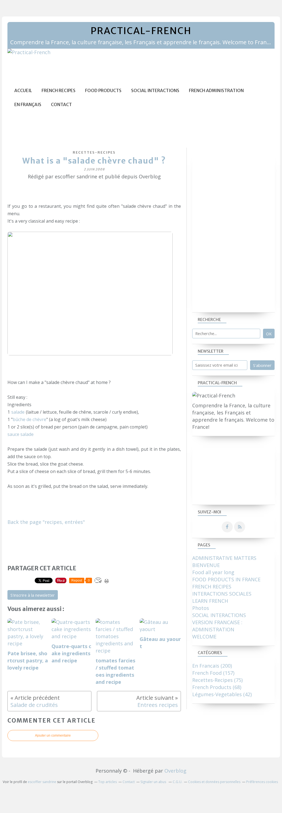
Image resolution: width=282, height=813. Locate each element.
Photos (200, 608)
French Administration (216, 90)
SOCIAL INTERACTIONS (219, 615)
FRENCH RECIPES (211, 586)
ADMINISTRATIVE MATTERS (224, 558)
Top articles (107, 781)
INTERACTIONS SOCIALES (221, 593)
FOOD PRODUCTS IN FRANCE (226, 579)
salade (18, 412)
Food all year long (213, 572)
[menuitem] (23, 90)
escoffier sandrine (42, 781)
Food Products (103, 90)
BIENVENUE (206, 565)
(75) (217, 680)
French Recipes (58, 90)
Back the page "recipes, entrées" (46, 522)
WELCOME (204, 636)
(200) (212, 665)
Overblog (175, 770)
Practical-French (141, 31)
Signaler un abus (153, 781)
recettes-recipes (94, 152)
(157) (213, 673)
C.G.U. (177, 781)
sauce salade (20, 434)
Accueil (23, 90)
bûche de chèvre (29, 419)
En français (27, 104)
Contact (61, 104)
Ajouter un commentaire (53, 735)
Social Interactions (155, 90)
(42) (222, 694)
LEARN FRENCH (210, 601)
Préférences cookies (262, 781)
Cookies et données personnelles (214, 781)
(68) (216, 687)
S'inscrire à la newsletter (32, 595)
